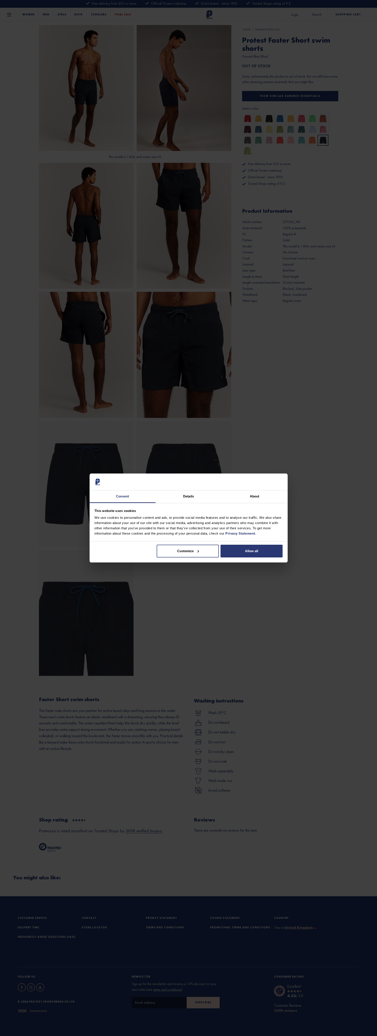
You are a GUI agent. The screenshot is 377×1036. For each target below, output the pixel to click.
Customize (185, 551)
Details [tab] (188, 496)
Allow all (251, 551)
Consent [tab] (122, 496)
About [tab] (254, 496)
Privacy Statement (240, 533)
